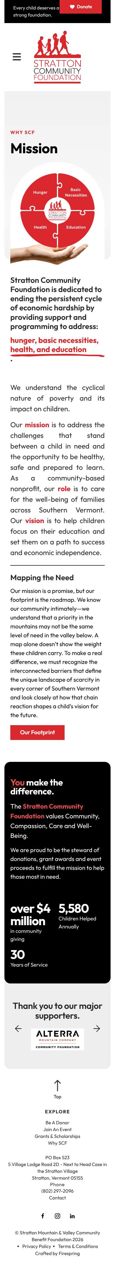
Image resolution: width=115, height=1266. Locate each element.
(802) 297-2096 (57, 1191)
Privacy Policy (36, 1246)
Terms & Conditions (78, 1246)
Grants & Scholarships (57, 1136)
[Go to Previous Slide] (18, 1032)
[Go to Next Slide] (96, 1026)
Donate (84, 7)
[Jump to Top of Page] (57, 1090)
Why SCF (57, 1143)
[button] (17, 57)
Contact (57, 1198)
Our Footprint (37, 732)
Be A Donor (58, 1123)
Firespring (69, 1254)
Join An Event (57, 1130)
